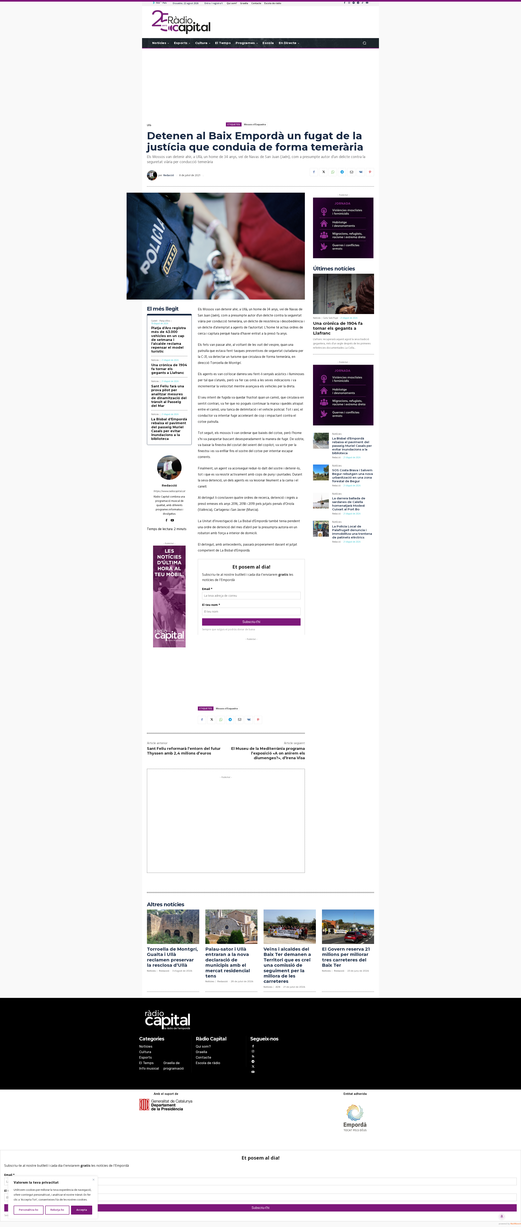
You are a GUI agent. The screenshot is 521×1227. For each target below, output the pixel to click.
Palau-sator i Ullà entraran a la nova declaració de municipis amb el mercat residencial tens (227, 962)
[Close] (93, 1179)
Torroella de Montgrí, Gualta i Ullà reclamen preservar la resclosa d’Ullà (172, 957)
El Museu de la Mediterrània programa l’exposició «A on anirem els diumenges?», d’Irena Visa (268, 753)
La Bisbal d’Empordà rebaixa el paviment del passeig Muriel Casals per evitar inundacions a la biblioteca (169, 429)
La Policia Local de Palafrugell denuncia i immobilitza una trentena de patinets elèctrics (352, 531)
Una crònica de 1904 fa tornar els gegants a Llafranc (169, 369)
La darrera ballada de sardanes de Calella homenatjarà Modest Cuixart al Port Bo (348, 503)
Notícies (155, 360)
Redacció (168, 175)
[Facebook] (344, 3)
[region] (53, 1197)
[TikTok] (362, 3)
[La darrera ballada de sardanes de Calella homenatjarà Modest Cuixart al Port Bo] (321, 501)
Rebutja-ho (57, 1210)
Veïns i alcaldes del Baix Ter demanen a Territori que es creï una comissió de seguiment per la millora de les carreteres (287, 965)
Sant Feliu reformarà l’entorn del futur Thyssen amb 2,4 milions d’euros (184, 751)
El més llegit (162, 309)
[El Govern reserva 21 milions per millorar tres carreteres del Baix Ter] (348, 927)
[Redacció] (152, 175)
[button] (364, 43)
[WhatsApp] (332, 172)
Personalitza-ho (28, 1210)
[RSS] (252, 1056)
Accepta (81, 1210)
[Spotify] (353, 3)
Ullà (149, 125)
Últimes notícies (334, 269)
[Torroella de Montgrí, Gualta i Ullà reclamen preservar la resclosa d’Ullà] (173, 927)
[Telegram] (358, 3)
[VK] (361, 172)
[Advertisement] (260, 81)
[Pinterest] (370, 172)
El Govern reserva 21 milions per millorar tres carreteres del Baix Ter (346, 957)
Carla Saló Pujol (330, 318)
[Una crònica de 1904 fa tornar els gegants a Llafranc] (343, 294)
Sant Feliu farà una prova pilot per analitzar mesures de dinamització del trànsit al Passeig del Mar (169, 396)
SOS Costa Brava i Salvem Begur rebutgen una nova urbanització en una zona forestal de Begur (352, 475)
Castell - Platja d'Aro (160, 321)
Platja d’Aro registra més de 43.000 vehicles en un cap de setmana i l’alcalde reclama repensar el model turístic (168, 339)
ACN (278, 987)
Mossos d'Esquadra (255, 124)
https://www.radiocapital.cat (169, 491)
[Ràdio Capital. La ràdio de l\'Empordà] (181, 22)
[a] (219, 1020)
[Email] (351, 172)
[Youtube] (367, 3)
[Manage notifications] (502, 1216)
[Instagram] (349, 3)
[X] (323, 172)
